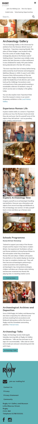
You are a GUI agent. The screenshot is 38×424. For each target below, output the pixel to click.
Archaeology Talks (10, 350)
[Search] (33, 16)
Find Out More (10, 278)
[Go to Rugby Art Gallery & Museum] (2, 4)
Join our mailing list (17, 381)
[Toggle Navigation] (35, 2)
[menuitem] (13, 9)
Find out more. (14, 325)
